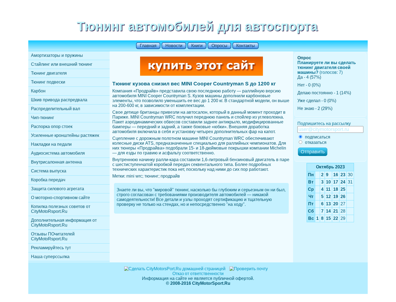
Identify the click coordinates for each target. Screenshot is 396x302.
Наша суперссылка (50, 256)
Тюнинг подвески (48, 82)
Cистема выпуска (48, 171)
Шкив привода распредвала (59, 100)
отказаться (315, 142)
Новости (173, 45)
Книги (197, 45)
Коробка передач (48, 180)
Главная (148, 45)
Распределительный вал (55, 108)
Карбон (38, 91)
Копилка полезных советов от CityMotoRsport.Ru (60, 209)
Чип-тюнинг (42, 117)
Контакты (245, 45)
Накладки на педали (51, 144)
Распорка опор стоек (51, 126)
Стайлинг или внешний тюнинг (61, 64)
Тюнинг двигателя (49, 73)
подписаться (317, 137)
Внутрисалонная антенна (56, 162)
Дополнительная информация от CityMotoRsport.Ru (64, 222)
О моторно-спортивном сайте (60, 197)
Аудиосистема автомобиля (58, 153)
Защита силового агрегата (57, 188)
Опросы (219, 45)
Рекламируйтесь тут (51, 247)
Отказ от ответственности (198, 273)
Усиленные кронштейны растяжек (65, 135)
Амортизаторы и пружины (57, 55)
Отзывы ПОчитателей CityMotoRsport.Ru (53, 236)
